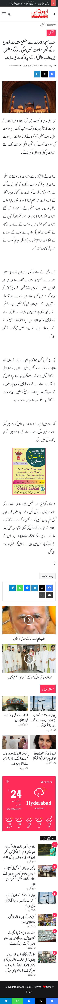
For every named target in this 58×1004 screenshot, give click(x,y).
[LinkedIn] (34, 588)
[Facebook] (49, 588)
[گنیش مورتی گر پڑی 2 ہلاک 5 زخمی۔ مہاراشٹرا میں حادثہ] (47, 920)
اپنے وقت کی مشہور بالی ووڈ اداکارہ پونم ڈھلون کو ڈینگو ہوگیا (44, 756)
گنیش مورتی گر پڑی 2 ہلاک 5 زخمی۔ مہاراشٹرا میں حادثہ (21, 919)
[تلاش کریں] (54, 14)
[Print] (42, 595)
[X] (42, 588)
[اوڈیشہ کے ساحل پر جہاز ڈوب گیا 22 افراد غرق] (15, 703)
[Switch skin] (9, 14)
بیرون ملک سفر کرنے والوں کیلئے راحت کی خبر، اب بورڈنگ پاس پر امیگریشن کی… (43, 719)
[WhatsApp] (20, 588)
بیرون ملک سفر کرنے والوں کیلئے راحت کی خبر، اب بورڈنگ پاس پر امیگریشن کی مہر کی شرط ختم (19, 900)
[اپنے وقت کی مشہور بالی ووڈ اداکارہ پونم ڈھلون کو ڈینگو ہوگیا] (43, 742)
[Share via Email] (49, 595)
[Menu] (4, 14)
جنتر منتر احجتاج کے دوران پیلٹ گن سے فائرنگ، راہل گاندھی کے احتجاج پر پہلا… (15, 758)
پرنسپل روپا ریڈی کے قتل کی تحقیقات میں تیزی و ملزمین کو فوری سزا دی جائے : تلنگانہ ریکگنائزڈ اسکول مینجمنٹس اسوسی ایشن (19, 876)
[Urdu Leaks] (40, 13)
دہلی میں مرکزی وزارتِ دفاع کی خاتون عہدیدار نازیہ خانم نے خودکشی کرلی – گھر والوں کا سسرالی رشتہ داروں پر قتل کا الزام (19, 852)
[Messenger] (27, 588)
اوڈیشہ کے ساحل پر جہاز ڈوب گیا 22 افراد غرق (16, 717)
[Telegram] (12, 588)
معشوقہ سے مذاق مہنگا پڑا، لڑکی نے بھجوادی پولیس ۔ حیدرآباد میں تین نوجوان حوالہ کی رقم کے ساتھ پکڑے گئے (19, 938)
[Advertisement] (29, 51)
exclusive (47, 576)
